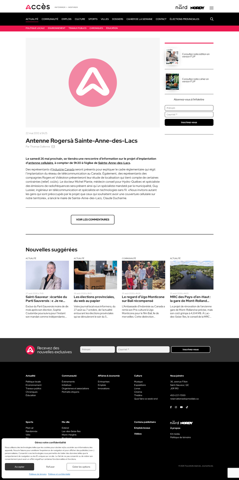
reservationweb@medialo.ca (184, 398)
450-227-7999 (178, 395)
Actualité (31, 258)
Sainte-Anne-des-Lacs (114, 163)
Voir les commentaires (92, 219)
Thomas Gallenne (40, 146)
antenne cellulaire (40, 163)
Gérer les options (81, 466)
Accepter (19, 466)
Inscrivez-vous (189, 122)
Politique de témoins (37, 474)
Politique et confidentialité (59, 474)
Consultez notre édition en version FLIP (196, 55)
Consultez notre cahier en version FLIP (195, 80)
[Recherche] (209, 19)
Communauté (129, 258)
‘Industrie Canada (63, 169)
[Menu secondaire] (211, 8)
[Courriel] (53, 146)
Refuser (50, 466)
